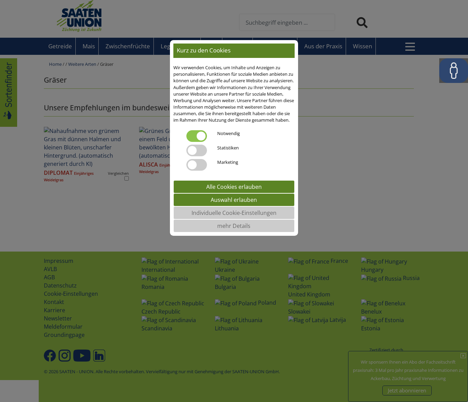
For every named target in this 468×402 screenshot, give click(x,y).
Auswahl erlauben (234, 200)
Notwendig (228, 133)
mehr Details (233, 226)
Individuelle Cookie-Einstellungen (234, 213)
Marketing (227, 162)
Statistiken (228, 148)
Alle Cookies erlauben (234, 187)
